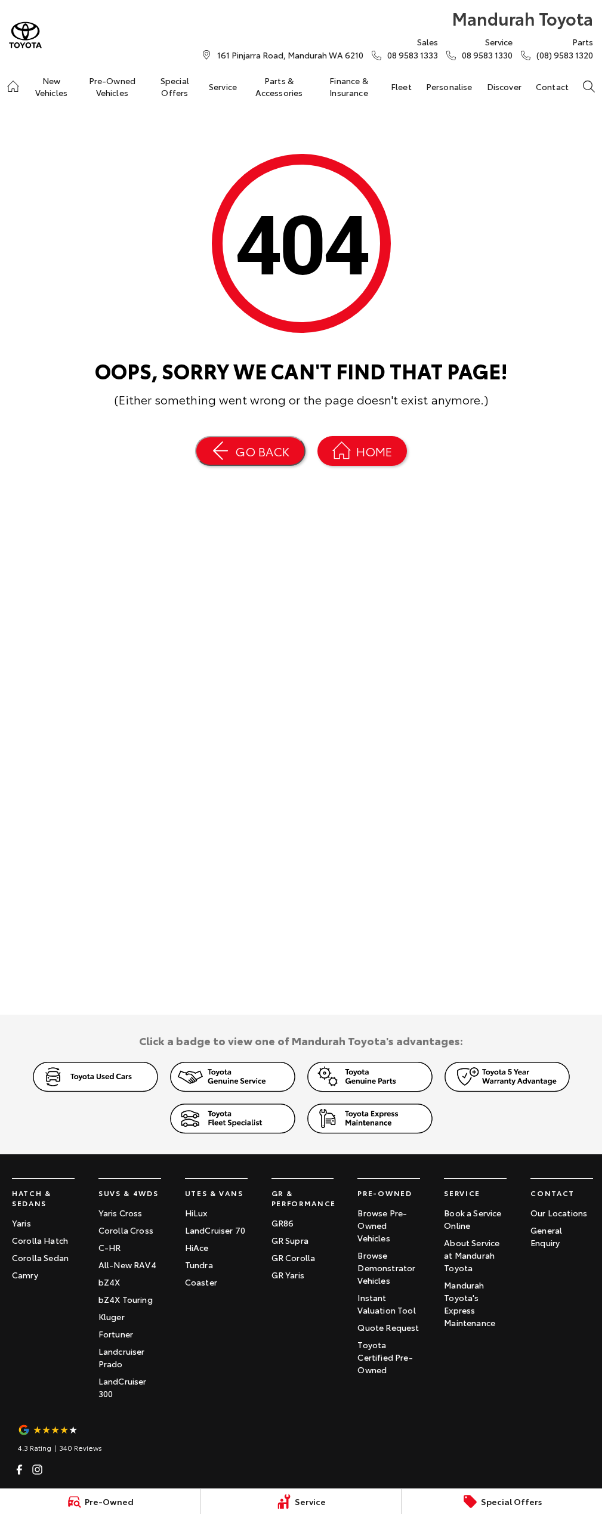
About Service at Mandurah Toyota (471, 1255)
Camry (25, 1275)
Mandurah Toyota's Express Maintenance (469, 1303)
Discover (504, 86)
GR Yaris (287, 1275)
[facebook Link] (19, 1469)
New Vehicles (51, 86)
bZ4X (109, 1282)
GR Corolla (293, 1257)
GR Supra (289, 1240)
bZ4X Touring (125, 1299)
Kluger (111, 1317)
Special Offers (175, 86)
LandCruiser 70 (215, 1230)
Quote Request (388, 1327)
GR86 (282, 1223)
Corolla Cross (125, 1230)
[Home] (13, 86)
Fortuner (115, 1334)
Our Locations (558, 1213)
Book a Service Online (472, 1219)
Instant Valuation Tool (386, 1303)
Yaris (21, 1223)
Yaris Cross (120, 1213)
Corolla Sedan (40, 1257)
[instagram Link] (37, 1469)
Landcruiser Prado (121, 1357)
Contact (552, 86)
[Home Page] (25, 34)
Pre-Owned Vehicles (112, 86)
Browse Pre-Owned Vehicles (382, 1225)
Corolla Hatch (40, 1240)
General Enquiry (546, 1236)
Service (223, 86)
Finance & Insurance (348, 86)
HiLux (196, 1213)
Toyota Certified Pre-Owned (384, 1357)
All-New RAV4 (127, 1265)
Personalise (449, 86)
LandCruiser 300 (122, 1387)
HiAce (197, 1247)
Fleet (401, 86)
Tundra (199, 1265)
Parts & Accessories (279, 86)
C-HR (109, 1247)
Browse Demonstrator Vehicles (386, 1267)
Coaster (201, 1282)
